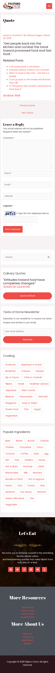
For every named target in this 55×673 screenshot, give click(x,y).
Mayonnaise (11, 472)
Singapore (10, 403)
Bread (19, 440)
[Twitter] (17, 569)
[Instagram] (24, 569)
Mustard (37, 472)
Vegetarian (11, 415)
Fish (7, 459)
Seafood (10, 491)
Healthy (29, 459)
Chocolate (25, 447)
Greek (21, 383)
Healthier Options (39, 383)
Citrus (40, 447)
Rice (42, 485)
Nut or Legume (36, 479)
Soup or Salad (29, 403)
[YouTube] (37, 569)
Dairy (36, 453)
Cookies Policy (27, 617)
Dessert (40, 371)
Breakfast (10, 371)
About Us (27, 633)
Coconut (10, 453)
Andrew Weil (11, 96)
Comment (9, 138)
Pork (20, 485)
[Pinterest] (30, 569)
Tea (32, 498)
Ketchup (28, 466)
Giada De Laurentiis (16, 287)
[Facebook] (10, 569)
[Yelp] (44, 569)
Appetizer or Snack (31, 364)
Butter (31, 440)
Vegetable (11, 504)
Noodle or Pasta (14, 479)
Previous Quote (27, 105)
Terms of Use (27, 610)
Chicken (9, 447)
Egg (46, 453)
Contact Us (27, 637)
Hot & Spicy (11, 466)
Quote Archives (27, 295)
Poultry (31, 485)
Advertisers (27, 640)
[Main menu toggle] (49, 6)
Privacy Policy (27, 614)
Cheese (44, 440)
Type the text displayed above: (33, 213)
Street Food (11, 409)
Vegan (37, 409)
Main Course (28, 390)
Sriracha (41, 491)
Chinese (25, 371)
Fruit (17, 459)
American (10, 364)
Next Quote (27, 112)
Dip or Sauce (12, 377)
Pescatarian (26, 396)
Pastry (8, 485)
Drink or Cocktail (33, 377)
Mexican (9, 396)
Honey (41, 459)
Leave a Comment (12, 35)
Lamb (41, 466)
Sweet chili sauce (14, 498)
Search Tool (27, 607)
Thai (26, 409)
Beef (7, 440)
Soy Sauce (26, 491)
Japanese (10, 390)
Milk (25, 472)
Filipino (8, 383)
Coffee (24, 453)
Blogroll (27, 643)
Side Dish (43, 396)
